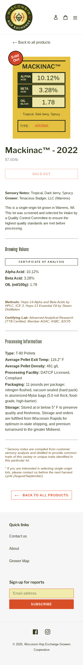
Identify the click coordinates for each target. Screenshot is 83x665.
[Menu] (75, 17)
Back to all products (33, 42)
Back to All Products (45, 495)
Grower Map (19, 561)
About (14, 548)
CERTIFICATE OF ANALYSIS (42, 261)
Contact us (18, 536)
